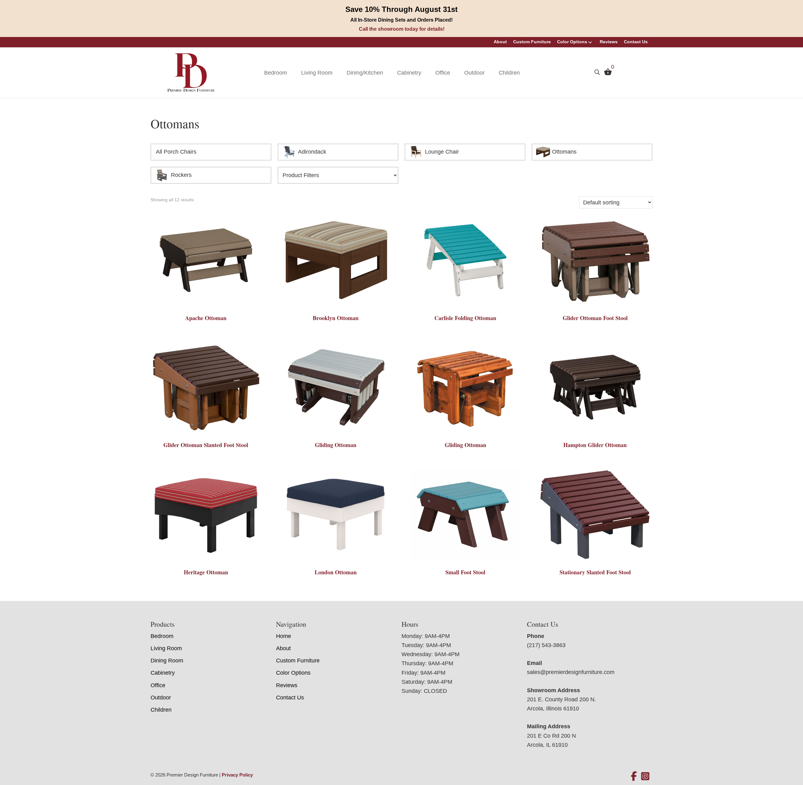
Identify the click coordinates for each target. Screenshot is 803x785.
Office (442, 73)
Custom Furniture (532, 41)
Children (509, 73)
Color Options (572, 41)
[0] (606, 73)
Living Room (316, 73)
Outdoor (474, 73)
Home (283, 636)
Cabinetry (409, 73)
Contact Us (636, 41)
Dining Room (167, 660)
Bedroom (275, 73)
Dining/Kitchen (365, 73)
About (500, 41)
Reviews (609, 41)
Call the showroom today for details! (401, 29)
